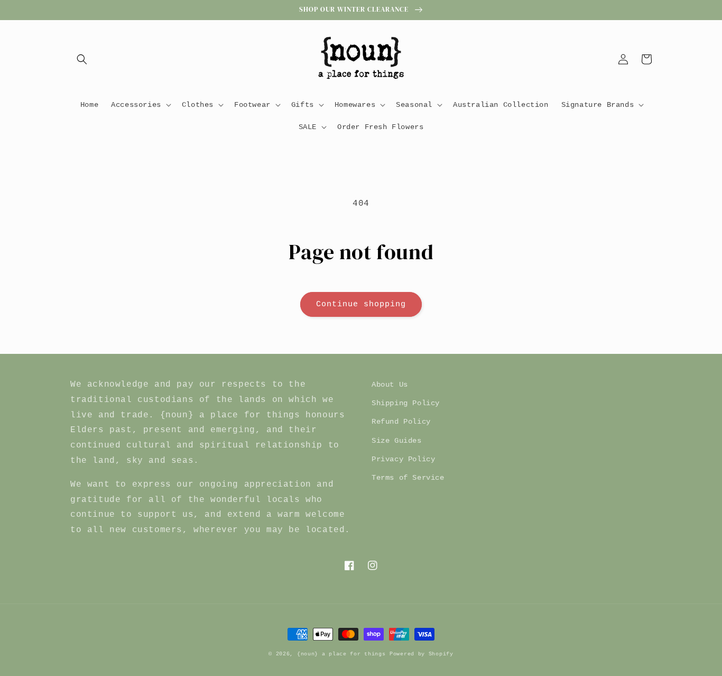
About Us (390, 384)
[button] (82, 59)
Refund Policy (401, 421)
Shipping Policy (406, 403)
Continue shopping (361, 304)
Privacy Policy (403, 459)
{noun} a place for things (341, 654)
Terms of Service (408, 477)
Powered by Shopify (421, 654)
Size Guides (397, 440)
